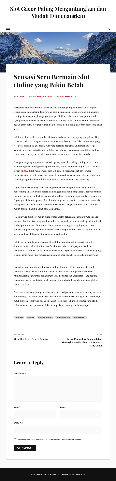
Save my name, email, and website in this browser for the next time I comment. (49, 439)
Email (64, 407)
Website (18, 423)
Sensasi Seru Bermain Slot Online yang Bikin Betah (52, 80)
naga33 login (28, 170)
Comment (20, 373)
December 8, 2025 (42, 96)
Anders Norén (77, 474)
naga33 (30, 317)
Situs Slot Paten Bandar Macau (31, 339)
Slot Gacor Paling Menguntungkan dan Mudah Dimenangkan (58, 12)
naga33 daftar (45, 317)
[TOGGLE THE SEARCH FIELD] (108, 28)
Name (18, 407)
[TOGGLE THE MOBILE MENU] (8, 28)
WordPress (50, 474)
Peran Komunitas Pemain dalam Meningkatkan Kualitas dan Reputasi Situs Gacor (82, 342)
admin (20, 96)
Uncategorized (68, 96)
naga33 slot (80, 317)
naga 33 (19, 317)
